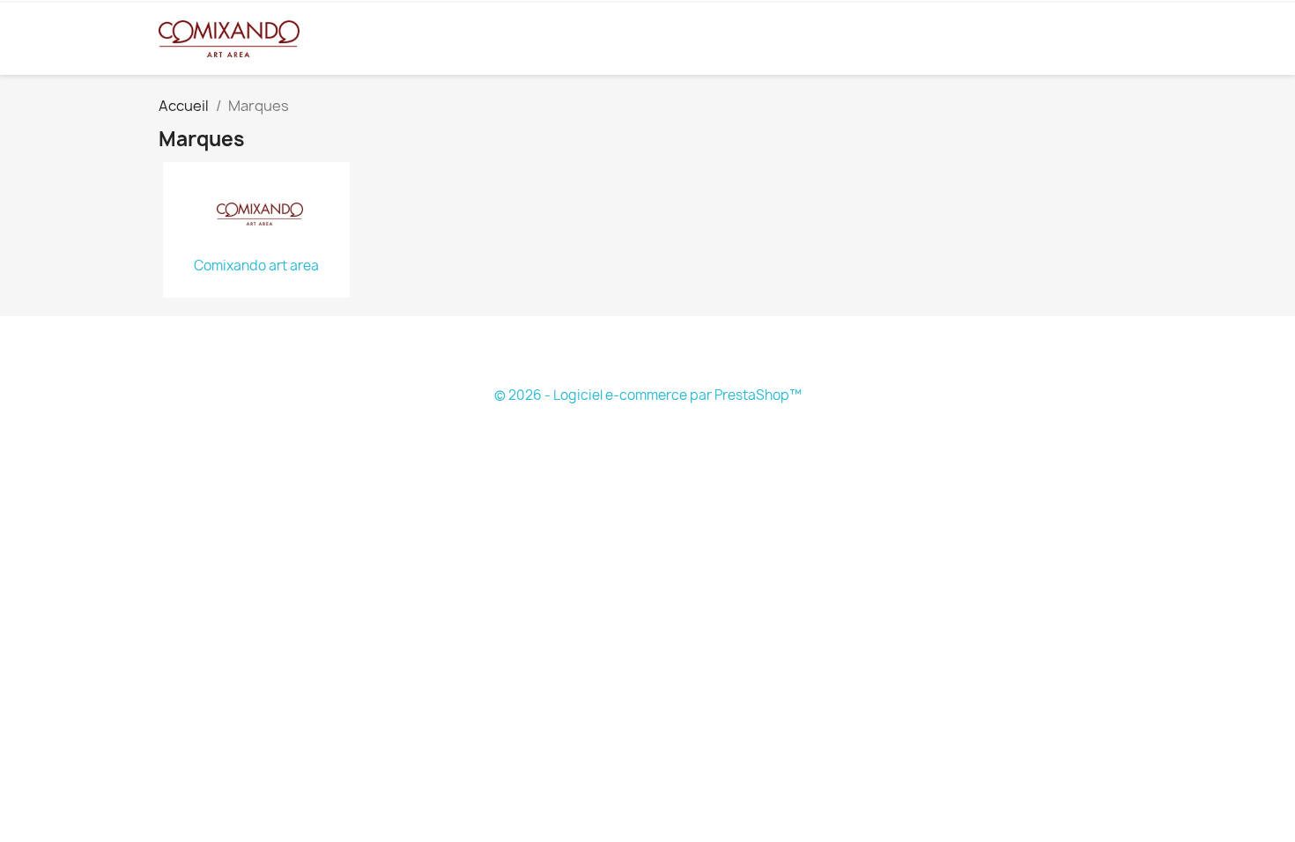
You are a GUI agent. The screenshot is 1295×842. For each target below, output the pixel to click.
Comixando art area (256, 266)
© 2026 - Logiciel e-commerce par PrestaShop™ (648, 395)
